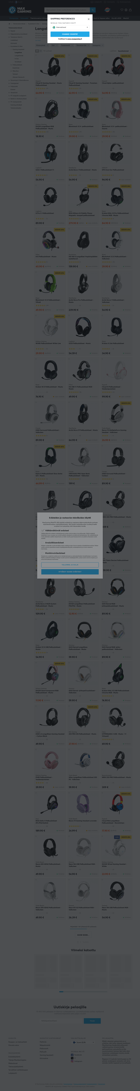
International (61, 27)
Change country (70, 34)
